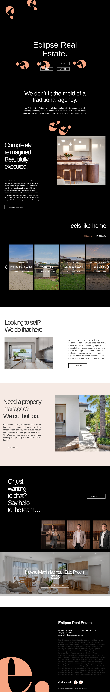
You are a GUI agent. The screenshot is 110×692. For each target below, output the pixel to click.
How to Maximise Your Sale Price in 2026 (55, 574)
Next (105, 536)
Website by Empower (81, 688)
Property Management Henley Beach (70, 672)
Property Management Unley (91, 664)
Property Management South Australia (89, 655)
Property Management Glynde (93, 659)
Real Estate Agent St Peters (75, 646)
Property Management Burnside (69, 664)
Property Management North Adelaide (71, 649)
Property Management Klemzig (68, 661)
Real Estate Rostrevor (72, 644)
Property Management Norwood (75, 651)
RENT (63, 63)
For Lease (101, 236)
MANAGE (63, 69)
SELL (47, 69)
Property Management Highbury (69, 668)
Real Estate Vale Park (89, 644)
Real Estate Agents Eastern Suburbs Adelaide (73, 640)
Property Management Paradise (92, 666)
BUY (46, 63)
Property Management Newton (81, 653)
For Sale (87, 236)
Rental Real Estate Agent (94, 646)
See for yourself (16, 207)
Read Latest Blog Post (55, 585)
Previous (46, 536)
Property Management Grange (95, 672)
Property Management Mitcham (69, 666)
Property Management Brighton (92, 670)
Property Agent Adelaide (73, 659)
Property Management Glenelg (69, 670)
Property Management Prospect (91, 661)
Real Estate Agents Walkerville (68, 657)
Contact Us (96, 496)
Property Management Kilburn (69, 674)
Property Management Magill (75, 642)
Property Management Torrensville (93, 668)
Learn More (78, 366)
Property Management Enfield (91, 674)
